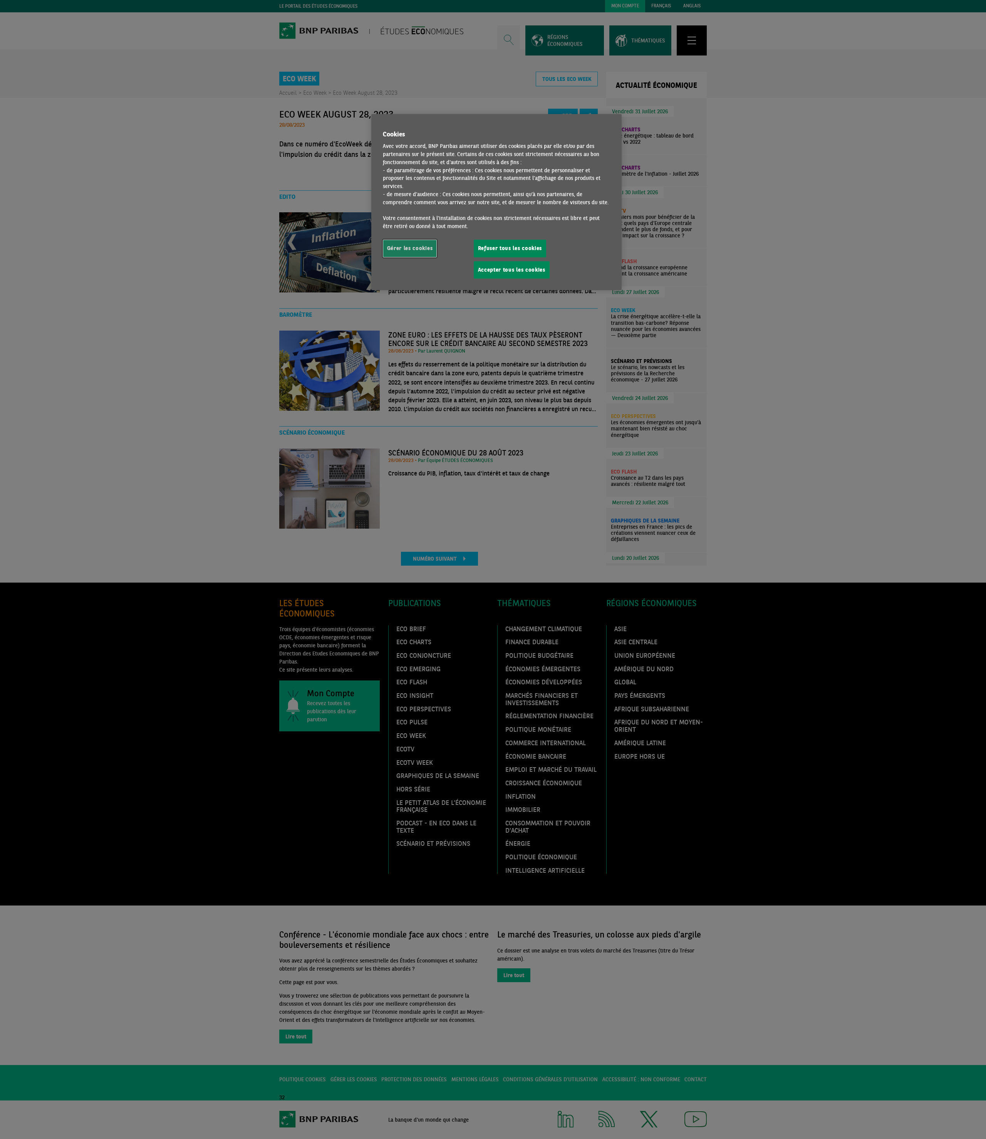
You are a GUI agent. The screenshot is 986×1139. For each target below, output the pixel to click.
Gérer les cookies (410, 248)
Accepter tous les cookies (511, 269)
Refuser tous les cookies (510, 248)
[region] (496, 202)
